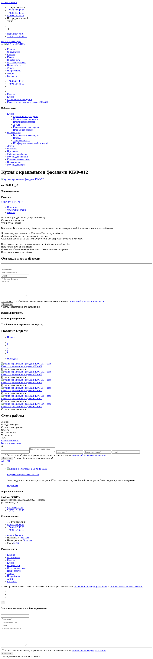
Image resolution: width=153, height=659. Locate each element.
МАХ (16, 543)
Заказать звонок (9, 2)
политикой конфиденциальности (87, 301)
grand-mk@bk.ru (15, 33)
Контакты (12, 76)
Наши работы (14, 65)
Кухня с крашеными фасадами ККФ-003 (21, 382)
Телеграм (24, 537)
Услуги (10, 68)
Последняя (12, 358)
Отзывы (11, 212)
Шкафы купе (13, 60)
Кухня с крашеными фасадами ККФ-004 (21, 390)
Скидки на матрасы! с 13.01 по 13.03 (23, 474)
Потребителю (14, 70)
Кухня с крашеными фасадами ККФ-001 (21, 366)
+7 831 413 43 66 (15, 13)
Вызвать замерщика (11, 41)
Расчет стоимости (10, 440)
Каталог (11, 54)
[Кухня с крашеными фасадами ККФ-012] (23, 179)
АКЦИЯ (5, 461)
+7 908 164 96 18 (15, 15)
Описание (12, 207)
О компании (13, 52)
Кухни (10, 57)
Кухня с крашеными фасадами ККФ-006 (21, 406)
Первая (10, 337)
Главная (11, 49)
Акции (10, 73)
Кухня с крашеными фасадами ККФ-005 (21, 398)
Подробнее (12, 485)
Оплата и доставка (16, 62)
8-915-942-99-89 (15, 507)
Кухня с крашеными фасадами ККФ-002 (21, 374)
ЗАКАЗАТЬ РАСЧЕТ (12, 202)
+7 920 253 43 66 (15, 10)
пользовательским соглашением (126, 586)
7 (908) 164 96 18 (17, 36)
